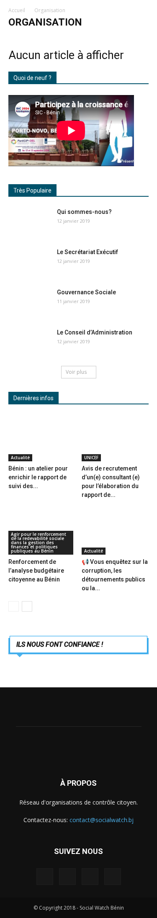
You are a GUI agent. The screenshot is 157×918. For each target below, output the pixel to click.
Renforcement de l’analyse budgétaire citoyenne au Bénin (36, 570)
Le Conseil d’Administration (94, 332)
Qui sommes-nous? (84, 211)
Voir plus (76, 371)
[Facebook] (44, 876)
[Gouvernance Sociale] (29, 302)
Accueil (16, 10)
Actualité (20, 457)
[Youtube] (112, 876)
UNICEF (91, 457)
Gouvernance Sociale (86, 292)
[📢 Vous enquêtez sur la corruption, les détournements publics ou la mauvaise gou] (115, 532)
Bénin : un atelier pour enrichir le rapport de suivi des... (38, 477)
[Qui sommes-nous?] (29, 222)
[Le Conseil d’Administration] (29, 342)
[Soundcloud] (67, 876)
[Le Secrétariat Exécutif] (29, 262)
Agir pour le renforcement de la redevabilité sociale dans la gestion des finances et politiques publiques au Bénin (38, 542)
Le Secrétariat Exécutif (87, 252)
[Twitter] (90, 876)
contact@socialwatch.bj (101, 820)
